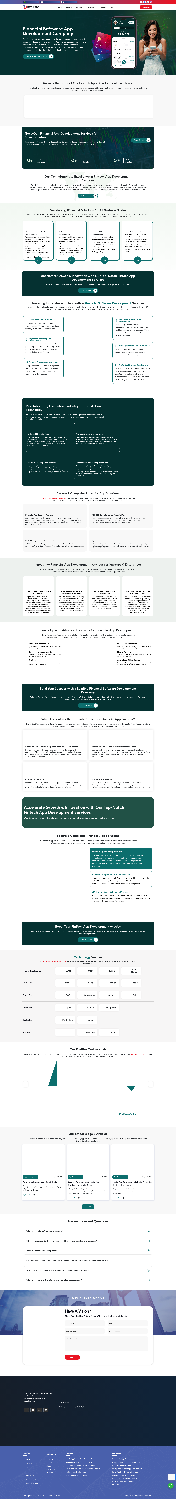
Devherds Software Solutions (54, 961)
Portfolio (103, 7)
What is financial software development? (44, 1231)
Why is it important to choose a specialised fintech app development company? (61, 1241)
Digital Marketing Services (76, 1472)
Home (60, 7)
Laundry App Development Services (126, 1478)
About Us (69, 7)
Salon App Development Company (125, 1472)
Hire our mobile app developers (54, 498)
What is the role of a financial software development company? (54, 1280)
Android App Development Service (79, 1462)
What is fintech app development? (41, 1251)
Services (79, 7)
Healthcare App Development (123, 1475)
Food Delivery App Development (124, 1465)
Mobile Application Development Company (82, 1459)
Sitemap (49, 1473)
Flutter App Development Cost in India (40, 1182)
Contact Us (50, 1469)
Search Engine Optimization (76, 1475)
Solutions (91, 7)
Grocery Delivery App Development (126, 1462)
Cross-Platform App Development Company (83, 1469)
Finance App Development (122, 1482)
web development (139, 1054)
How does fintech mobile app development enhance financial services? (58, 1270)
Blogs (111, 7)
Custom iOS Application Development (80, 1465)
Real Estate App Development (123, 1459)
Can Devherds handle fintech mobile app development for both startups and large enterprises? (68, 1260)
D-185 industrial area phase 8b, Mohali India (73, 1407)
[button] (38, 56)
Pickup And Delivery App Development (127, 1469)
